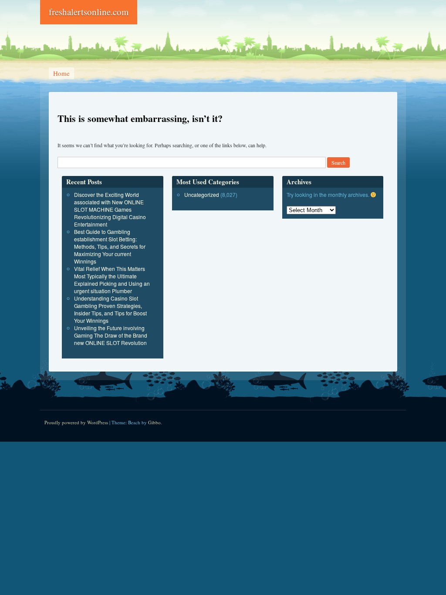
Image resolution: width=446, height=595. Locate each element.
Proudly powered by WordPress (76, 422)
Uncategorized (201, 194)
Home (61, 73)
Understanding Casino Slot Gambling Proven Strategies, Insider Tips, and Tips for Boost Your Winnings (110, 309)
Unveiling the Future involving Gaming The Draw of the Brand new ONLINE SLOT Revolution (110, 335)
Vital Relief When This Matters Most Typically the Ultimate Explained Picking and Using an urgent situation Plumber (112, 279)
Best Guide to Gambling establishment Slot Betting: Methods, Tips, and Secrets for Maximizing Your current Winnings (109, 246)
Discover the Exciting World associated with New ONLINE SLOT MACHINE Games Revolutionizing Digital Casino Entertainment (110, 209)
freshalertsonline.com (88, 12)
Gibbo (154, 422)
